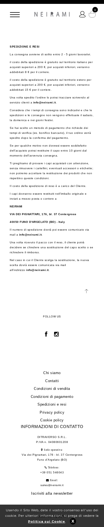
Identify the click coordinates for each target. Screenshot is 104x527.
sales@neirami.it (52, 485)
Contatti (52, 381)
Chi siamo (52, 373)
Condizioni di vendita (52, 389)
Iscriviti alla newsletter (52, 493)
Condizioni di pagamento (52, 397)
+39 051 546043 (52, 472)
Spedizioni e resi (52, 404)
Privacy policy (52, 412)
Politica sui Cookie (46, 521)
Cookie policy (52, 420)
